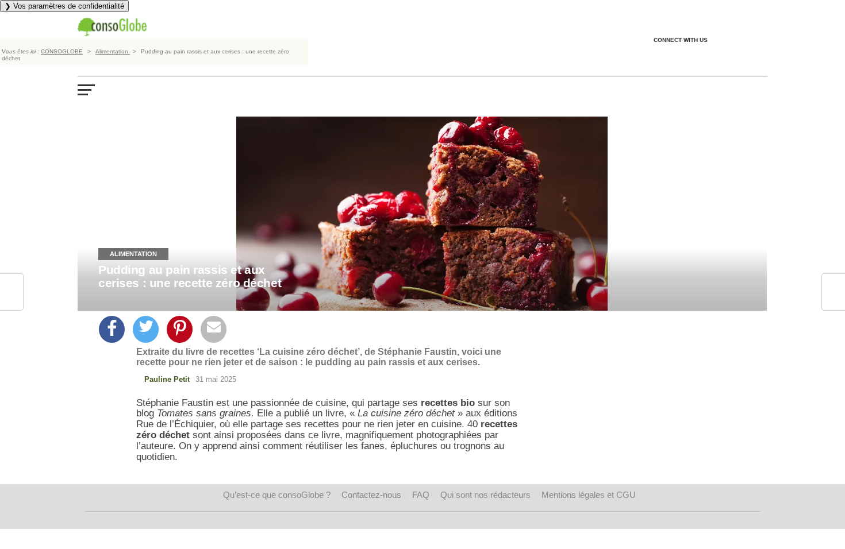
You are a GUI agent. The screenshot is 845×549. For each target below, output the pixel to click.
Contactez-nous (371, 495)
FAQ (420, 495)
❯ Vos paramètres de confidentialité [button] (64, 6)
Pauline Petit (167, 379)
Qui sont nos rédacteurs (485, 495)
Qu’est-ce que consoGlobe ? (277, 495)
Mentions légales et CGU (588, 495)
